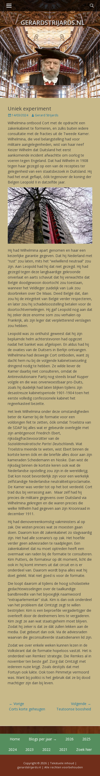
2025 (86, 739)
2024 (12, 749)
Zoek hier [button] (84, 749)
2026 (69, 739)
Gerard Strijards (46, 115)
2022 (46, 749)
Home (15, 739)
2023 (29, 749)
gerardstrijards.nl (53, 22)
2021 (63, 749)
